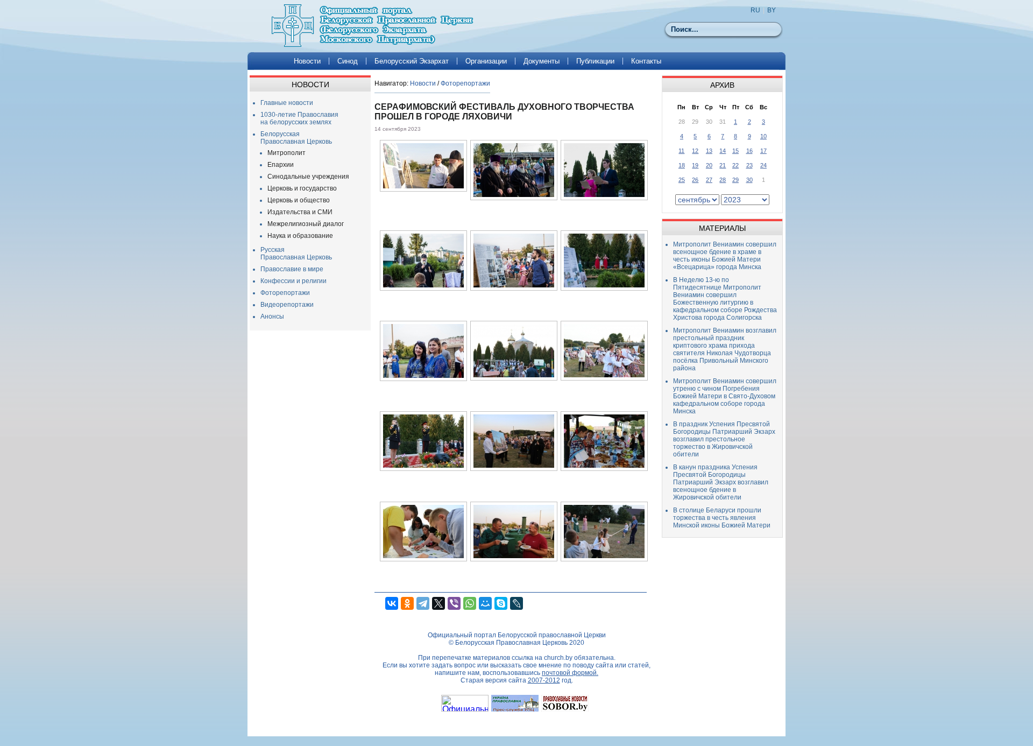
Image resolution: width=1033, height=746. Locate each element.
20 (709, 165)
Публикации (595, 61)
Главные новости (286, 103)
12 (695, 150)
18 (681, 165)
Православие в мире (291, 269)
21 (722, 165)
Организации (486, 61)
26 (695, 180)
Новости (307, 61)
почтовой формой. (570, 673)
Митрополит (286, 153)
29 (735, 180)
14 (722, 150)
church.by (558, 657)
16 (749, 150)
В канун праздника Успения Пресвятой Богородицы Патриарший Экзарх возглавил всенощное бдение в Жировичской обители (720, 482)
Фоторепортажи (285, 293)
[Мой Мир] (485, 603)
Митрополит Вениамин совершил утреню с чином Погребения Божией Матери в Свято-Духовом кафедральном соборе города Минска (724, 396)
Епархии (280, 164)
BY (771, 10)
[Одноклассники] (407, 603)
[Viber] (454, 603)
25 (681, 180)
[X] (438, 603)
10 (763, 136)
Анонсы (272, 316)
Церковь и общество (298, 200)
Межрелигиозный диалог (305, 224)
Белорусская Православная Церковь (296, 137)
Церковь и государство (302, 188)
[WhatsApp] (469, 603)
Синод (347, 61)
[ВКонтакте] (391, 603)
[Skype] (500, 603)
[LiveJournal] (516, 603)
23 (749, 165)
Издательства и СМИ (299, 212)
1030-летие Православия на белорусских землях (299, 118)
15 (735, 150)
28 (722, 180)
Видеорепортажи (287, 304)
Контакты (646, 61)
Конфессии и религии (293, 281)
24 (763, 165)
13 (709, 150)
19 (695, 165)
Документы (541, 61)
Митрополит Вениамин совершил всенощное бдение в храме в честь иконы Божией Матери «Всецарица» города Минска (724, 256)
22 (735, 165)
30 (749, 180)
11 (681, 150)
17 (763, 150)
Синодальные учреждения (308, 176)
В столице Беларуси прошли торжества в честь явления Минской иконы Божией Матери (721, 517)
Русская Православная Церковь (296, 253)
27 (709, 180)
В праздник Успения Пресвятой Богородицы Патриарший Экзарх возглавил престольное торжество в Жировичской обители (724, 439)
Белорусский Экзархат (411, 61)
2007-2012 (544, 680)
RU (755, 10)
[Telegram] (422, 603)
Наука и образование (300, 236)
